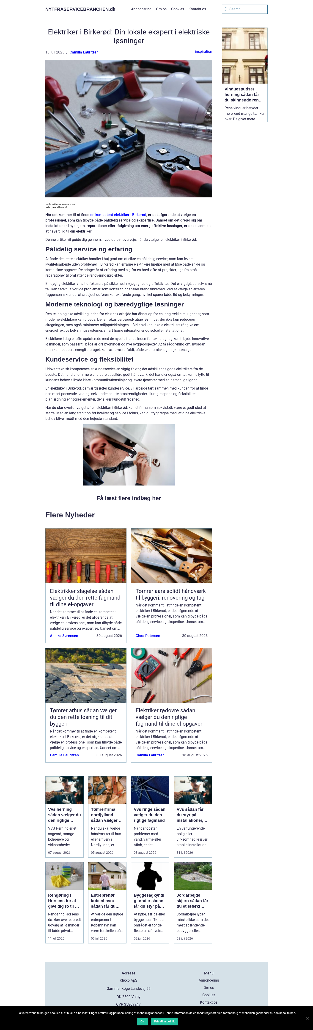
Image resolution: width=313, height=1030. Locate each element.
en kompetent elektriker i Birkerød (118, 215)
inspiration (203, 51)
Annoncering (141, 9)
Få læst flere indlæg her (129, 498)
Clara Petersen (148, 636)
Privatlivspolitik (164, 1021)
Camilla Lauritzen (84, 52)
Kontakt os (197, 9)
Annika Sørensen (64, 636)
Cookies (177, 9)
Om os (161, 9)
